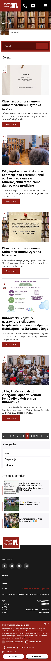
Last (47, 436)
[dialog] (25, 641)
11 (34, 436)
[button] (25, 651)
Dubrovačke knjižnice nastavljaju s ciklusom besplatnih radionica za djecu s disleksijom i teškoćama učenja (25, 323)
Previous (7, 436)
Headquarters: (7, 594)
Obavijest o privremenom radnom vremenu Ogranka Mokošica (21, 251)
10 (30, 436)
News (8, 453)
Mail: (4, 588)
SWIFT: (5, 612)
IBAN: (4, 609)
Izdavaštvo (10, 465)
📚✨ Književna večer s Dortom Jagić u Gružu (26, 504)
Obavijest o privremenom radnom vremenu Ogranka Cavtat (21, 104)
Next (44, 436)
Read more (11, 124)
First (3, 436)
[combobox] (45, 624)
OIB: (3, 601)
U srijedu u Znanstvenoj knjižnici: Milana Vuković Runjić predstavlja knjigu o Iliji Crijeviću (26, 487)
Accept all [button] (13, 656)
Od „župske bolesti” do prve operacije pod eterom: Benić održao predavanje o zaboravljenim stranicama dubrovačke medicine (23, 178)
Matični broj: (5, 605)
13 (40, 436)
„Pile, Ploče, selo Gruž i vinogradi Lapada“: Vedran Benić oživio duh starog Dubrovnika (21, 396)
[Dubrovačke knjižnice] (11, 5)
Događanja (10, 459)
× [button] (48, 624)
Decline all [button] (37, 656)
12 (37, 436)
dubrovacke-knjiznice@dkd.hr (35, 588)
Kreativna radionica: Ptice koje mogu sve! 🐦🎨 (26, 520)
